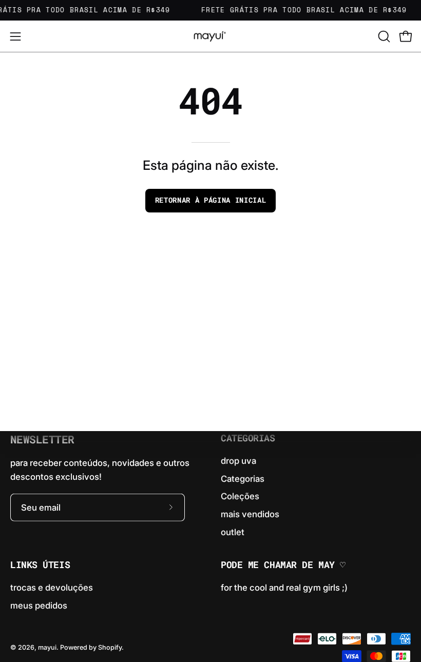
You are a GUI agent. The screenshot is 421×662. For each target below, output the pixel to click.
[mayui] (210, 36)
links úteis (40, 565)
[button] (383, 36)
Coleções (240, 496)
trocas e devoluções (51, 587)
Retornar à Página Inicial (210, 200)
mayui (47, 647)
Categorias (242, 478)
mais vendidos (250, 514)
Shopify (110, 647)
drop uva (238, 461)
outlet (232, 532)
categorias (248, 438)
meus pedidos (38, 605)
